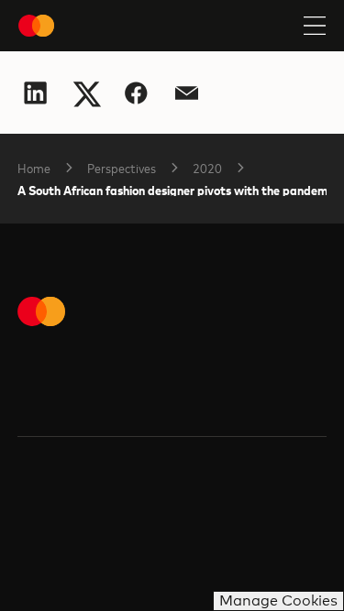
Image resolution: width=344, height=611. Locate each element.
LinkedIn (35, 92)
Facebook (136, 92)
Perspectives (121, 167)
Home (33, 167)
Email (186, 92)
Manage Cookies (278, 600)
